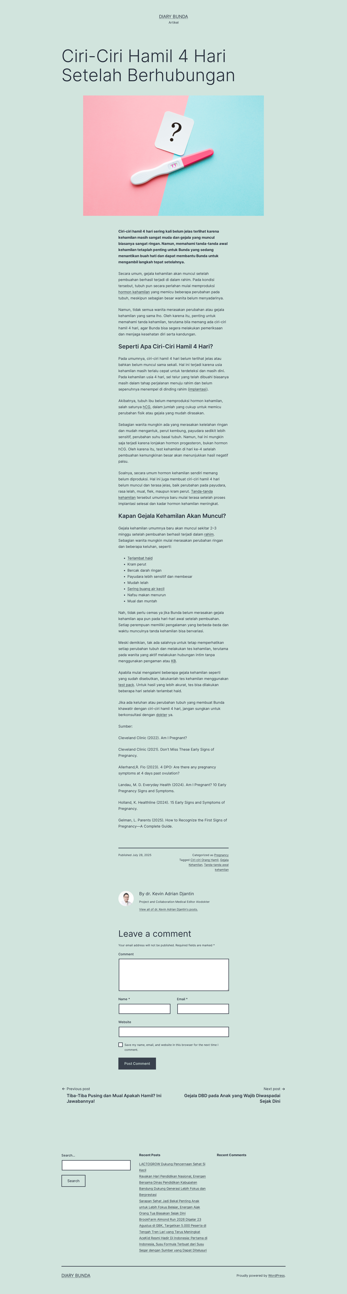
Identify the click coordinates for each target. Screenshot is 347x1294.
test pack (126, 685)
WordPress (276, 1275)
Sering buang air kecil (145, 589)
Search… (68, 1155)
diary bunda (173, 16)
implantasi (197, 389)
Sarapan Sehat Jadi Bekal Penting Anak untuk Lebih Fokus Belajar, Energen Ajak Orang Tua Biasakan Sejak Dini (169, 1207)
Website (124, 1022)
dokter (161, 715)
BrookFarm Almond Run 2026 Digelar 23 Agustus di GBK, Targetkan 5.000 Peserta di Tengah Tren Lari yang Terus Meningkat (172, 1225)
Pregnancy (221, 855)
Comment (126, 954)
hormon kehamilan (134, 292)
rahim (209, 534)
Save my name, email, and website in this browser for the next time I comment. (171, 1047)
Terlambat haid (140, 558)
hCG (146, 407)
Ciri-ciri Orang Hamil (204, 860)
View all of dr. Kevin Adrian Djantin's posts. (168, 909)
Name (124, 999)
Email (182, 999)
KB (173, 661)
